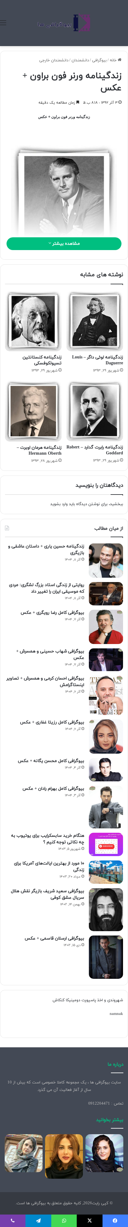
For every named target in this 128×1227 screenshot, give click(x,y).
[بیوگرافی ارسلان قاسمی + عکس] (106, 957)
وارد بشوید (59, 504)
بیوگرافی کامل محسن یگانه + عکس (51, 761)
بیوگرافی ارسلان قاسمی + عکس (54, 938)
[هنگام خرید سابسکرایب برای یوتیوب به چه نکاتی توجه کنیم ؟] (106, 844)
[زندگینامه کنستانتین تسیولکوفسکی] (33, 321)
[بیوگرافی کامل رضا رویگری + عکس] (106, 627)
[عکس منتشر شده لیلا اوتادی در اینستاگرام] (64, 1156)
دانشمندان (80, 60)
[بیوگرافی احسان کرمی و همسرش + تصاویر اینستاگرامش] (106, 695)
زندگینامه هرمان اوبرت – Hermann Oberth (39, 451)
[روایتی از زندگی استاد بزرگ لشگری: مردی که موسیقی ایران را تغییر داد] (106, 593)
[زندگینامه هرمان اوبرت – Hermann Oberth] (33, 410)
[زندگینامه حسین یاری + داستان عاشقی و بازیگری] (106, 560)
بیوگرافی (99, 60)
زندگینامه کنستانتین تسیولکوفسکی (42, 360)
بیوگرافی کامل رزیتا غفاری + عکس (52, 722)
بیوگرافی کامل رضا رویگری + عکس (52, 613)
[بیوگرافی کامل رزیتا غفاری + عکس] (106, 736)
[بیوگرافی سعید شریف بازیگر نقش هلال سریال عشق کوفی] (106, 909)
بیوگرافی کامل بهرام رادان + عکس (53, 789)
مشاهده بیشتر (65, 244)
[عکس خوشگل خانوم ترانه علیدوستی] (24, 1153)
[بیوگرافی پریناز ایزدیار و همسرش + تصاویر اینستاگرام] (104, 1153)
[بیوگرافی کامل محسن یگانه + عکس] (106, 769)
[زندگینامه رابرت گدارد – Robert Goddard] (94, 410)
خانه (114, 60)
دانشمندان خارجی (53, 60)
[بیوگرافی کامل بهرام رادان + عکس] (106, 807)
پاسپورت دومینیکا (81, 1000)
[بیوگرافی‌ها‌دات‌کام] (64, 23)
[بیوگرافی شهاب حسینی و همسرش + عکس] (106, 659)
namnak (116, 1014)
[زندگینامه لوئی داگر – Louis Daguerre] (94, 321)
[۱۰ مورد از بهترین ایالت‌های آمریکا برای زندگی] (106, 872)
